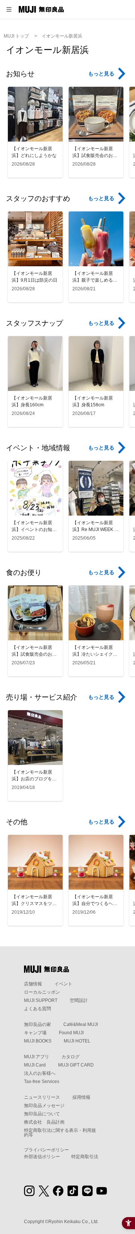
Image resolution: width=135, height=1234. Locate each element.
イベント (63, 984)
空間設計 (79, 1000)
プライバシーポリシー (46, 1150)
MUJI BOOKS (37, 1041)
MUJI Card (35, 1065)
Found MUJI (71, 1032)
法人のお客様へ (40, 1073)
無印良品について (42, 1113)
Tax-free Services (41, 1081)
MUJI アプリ (36, 1056)
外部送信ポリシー (42, 1156)
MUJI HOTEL (77, 1041)
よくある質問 (37, 1008)
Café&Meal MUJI (80, 1024)
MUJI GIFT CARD (76, 1065)
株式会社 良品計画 (44, 1122)
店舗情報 (33, 984)
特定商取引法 (84, 1156)
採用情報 (81, 1097)
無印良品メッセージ (44, 1105)
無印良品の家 (37, 1024)
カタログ (71, 1056)
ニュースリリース (42, 1097)
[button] (9, 9)
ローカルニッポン (42, 992)
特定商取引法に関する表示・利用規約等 (60, 1132)
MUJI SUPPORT (40, 1000)
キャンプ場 (35, 1032)
